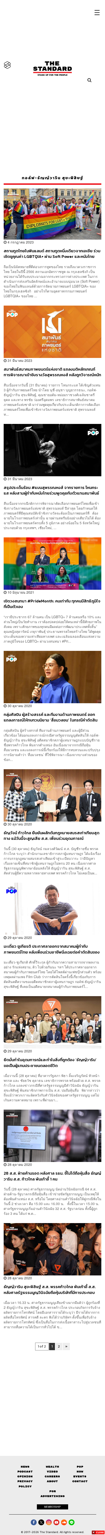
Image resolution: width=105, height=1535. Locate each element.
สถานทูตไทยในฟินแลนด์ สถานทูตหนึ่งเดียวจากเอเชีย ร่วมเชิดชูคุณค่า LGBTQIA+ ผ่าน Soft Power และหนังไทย (52, 253)
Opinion (25, 1476)
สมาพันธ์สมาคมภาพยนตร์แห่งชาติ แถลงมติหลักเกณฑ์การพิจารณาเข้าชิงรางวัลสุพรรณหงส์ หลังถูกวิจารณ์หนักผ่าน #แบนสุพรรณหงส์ (52, 371)
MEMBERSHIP (52, 1506)
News (25, 1466)
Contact (80, 1481)
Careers (52, 1476)
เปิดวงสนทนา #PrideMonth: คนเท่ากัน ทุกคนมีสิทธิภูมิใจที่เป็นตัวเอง (52, 603)
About (52, 1481)
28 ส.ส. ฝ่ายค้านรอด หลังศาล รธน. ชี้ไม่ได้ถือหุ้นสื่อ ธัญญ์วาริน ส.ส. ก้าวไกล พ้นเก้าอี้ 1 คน (52, 1175)
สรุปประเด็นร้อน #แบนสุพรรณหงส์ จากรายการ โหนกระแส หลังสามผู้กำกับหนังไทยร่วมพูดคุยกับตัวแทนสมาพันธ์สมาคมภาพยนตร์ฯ (51, 490)
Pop (80, 1466)
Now (80, 1471)
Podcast (25, 1471)
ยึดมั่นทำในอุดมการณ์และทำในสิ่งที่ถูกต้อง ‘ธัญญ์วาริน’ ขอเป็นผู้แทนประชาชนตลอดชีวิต (50, 1062)
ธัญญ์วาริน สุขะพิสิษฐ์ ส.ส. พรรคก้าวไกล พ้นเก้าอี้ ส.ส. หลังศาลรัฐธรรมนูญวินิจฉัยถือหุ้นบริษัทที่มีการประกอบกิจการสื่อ (50, 1289)
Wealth (52, 1466)
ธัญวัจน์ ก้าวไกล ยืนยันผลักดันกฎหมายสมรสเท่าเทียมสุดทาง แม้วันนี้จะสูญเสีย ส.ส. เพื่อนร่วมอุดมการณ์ (51, 835)
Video (52, 1471)
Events (79, 1476)
